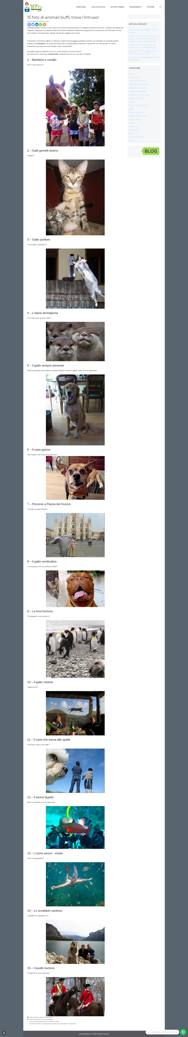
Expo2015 (150, 7)
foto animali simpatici (46, 1019)
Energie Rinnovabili (136, 98)
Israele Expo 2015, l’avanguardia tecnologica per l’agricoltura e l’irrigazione (52, 1023)
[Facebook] (29, 24)
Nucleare (132, 123)
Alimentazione (134, 77)
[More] (44, 24)
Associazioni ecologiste (137, 91)
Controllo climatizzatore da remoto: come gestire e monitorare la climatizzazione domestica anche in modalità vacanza (144, 38)
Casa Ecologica (98, 7)
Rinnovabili (81, 7)
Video (131, 140)
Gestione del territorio (137, 112)
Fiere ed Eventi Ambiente (138, 105)
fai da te (132, 102)
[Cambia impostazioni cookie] (4, 1033)
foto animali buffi (34, 1019)
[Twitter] (33, 24)
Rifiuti (131, 133)
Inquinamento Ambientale (138, 116)
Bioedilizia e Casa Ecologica (139, 95)
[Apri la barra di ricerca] (160, 7)
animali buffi (66, 46)
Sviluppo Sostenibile (136, 137)
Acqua (131, 74)
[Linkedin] (36, 24)
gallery (31, 1017)
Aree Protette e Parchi (137, 81)
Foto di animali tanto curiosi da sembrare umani (44, 1021)
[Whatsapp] (40, 24)
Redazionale (133, 130)
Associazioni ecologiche (137, 88)
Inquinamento (136, 7)
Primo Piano (49, 1017)
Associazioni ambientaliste (138, 84)
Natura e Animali (117, 7)
